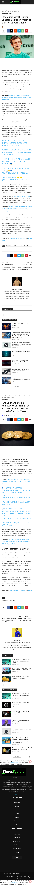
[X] (11, 30)
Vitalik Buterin (13, 248)
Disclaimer (17, 845)
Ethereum (17, 806)
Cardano (17, 810)
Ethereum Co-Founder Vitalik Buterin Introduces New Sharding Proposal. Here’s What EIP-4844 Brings (17, 97)
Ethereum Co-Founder (14, 245)
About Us (17, 834)
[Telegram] (19, 30)
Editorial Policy (17, 841)
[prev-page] (3, 315)
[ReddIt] (15, 30)
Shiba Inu (17, 802)
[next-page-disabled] (5, 315)
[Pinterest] (26, 30)
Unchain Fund (5, 248)
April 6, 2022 (22, 180)
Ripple (17, 817)
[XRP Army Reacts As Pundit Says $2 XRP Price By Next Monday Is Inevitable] (6, 354)
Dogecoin (17, 821)
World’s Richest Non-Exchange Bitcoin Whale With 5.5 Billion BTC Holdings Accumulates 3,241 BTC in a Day (25, 268)
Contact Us (17, 837)
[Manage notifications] (30, 881)
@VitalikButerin (9, 143)
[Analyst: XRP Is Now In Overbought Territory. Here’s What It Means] (6, 363)
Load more (16, 386)
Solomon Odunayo (9, 26)
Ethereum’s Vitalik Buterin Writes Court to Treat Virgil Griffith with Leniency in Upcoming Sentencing (17, 209)
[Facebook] (8, 30)
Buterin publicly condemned (22, 196)
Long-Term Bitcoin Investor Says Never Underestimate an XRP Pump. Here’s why (21, 379)
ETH (7, 245)
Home (3, 10)
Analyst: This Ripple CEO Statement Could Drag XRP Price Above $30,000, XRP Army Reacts (21, 344)
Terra (17, 813)
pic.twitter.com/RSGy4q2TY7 (15, 173)
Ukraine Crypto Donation (26, 245)
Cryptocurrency (8, 10)
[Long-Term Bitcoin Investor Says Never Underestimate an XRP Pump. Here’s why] (6, 380)
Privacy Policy (17, 848)
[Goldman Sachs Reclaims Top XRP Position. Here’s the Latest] (6, 371)
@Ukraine (8, 155)
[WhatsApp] (22, 30)
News (10, 13)
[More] (30, 30)
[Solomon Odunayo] (3, 27)
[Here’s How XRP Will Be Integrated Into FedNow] (6, 326)
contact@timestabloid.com (14, 795)
